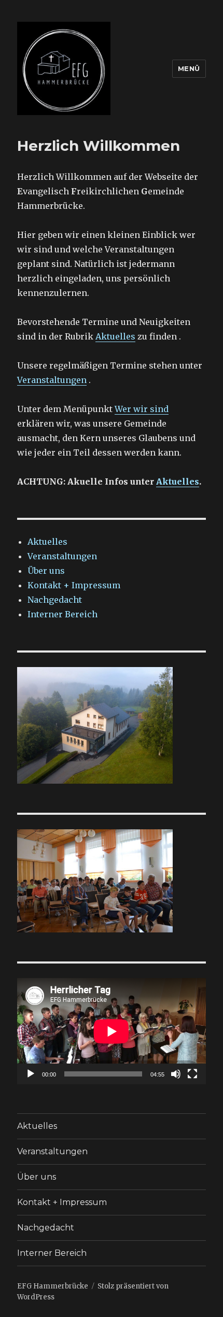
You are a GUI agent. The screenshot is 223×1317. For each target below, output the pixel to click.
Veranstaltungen (52, 380)
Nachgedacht (54, 599)
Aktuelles (115, 336)
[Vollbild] (192, 1074)
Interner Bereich (62, 614)
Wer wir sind (142, 409)
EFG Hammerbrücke (52, 1286)
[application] (111, 1031)
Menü (189, 68)
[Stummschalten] (176, 1074)
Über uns (46, 570)
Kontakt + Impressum (73, 585)
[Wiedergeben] (30, 1074)
